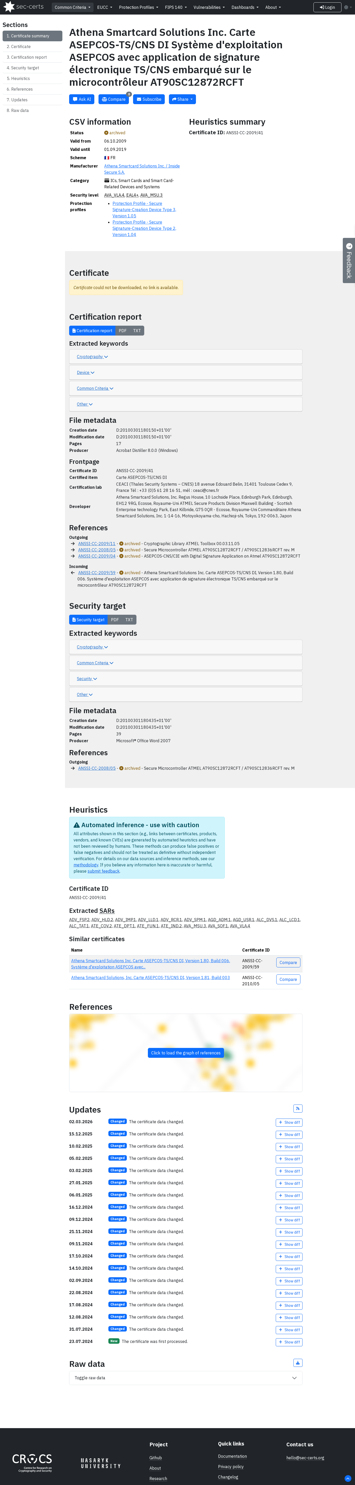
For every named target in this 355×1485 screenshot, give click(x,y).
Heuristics (20, 78)
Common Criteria (71, 7)
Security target (25, 67)
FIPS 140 (174, 7)
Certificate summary (30, 35)
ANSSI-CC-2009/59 (97, 572)
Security (85, 678)
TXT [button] (137, 330)
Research (158, 1478)
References (22, 89)
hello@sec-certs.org (305, 1457)
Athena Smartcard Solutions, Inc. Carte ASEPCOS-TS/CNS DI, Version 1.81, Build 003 (150, 977)
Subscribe (151, 99)
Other (83, 404)
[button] (298, 1109)
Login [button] (329, 7)
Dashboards (243, 7)
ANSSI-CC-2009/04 (97, 556)
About (271, 7)
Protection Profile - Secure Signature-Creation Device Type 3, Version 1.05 (144, 209)
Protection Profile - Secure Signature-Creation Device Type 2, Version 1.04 (144, 228)
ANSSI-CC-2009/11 (97, 543)
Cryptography (90, 356)
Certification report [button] (94, 330)
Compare (118, 98)
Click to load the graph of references (186, 1052)
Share (182, 99)
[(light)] (348, 7)
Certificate (21, 46)
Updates (19, 99)
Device (83, 372)
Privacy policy (231, 1466)
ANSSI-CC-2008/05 (97, 549)
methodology (86, 864)
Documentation (232, 1456)
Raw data (20, 110)
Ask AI (84, 99)
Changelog (228, 1477)
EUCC (103, 7)
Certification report (29, 57)
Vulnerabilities (208, 7)
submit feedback (104, 871)
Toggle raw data (90, 1377)
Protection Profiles (137, 7)
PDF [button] (123, 330)
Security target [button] (90, 619)
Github (155, 1457)
